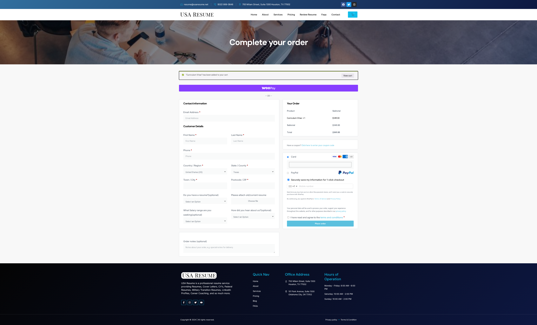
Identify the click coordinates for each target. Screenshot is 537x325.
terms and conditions (331, 217)
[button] (342, 156)
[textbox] (205, 202)
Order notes (195, 241)
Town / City (190, 179)
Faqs (324, 14)
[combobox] (205, 171)
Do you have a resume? (201, 195)
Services (278, 14)
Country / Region (193, 165)
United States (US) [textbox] (194, 172)
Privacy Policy (335, 199)
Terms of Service (320, 199)
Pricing (291, 14)
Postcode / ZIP (239, 179)
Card (293, 156)
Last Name (237, 135)
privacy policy (341, 211)
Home (254, 14)
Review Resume (308, 14)
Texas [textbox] (236, 172)
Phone (187, 150)
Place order (320, 223)
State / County (239, 165)
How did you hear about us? (251, 210)
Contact (335, 14)
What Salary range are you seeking (197, 212)
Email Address (191, 112)
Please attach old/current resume (249, 195)
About (265, 14)
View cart (347, 76)
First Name (189, 135)
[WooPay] (268, 88)
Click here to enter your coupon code (318, 145)
